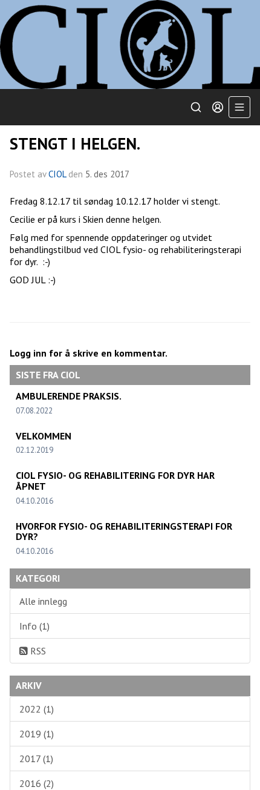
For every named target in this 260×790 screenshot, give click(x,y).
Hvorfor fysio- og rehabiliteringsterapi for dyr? (124, 531)
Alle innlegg (43, 601)
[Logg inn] (218, 107)
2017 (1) (36, 758)
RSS (37, 651)
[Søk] (196, 107)
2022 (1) (36, 709)
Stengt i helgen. (75, 143)
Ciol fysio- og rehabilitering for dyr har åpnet (115, 480)
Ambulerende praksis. (69, 396)
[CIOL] (130, 44)
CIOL (58, 174)
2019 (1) (36, 734)
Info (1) (34, 626)
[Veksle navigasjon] (239, 107)
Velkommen (43, 436)
